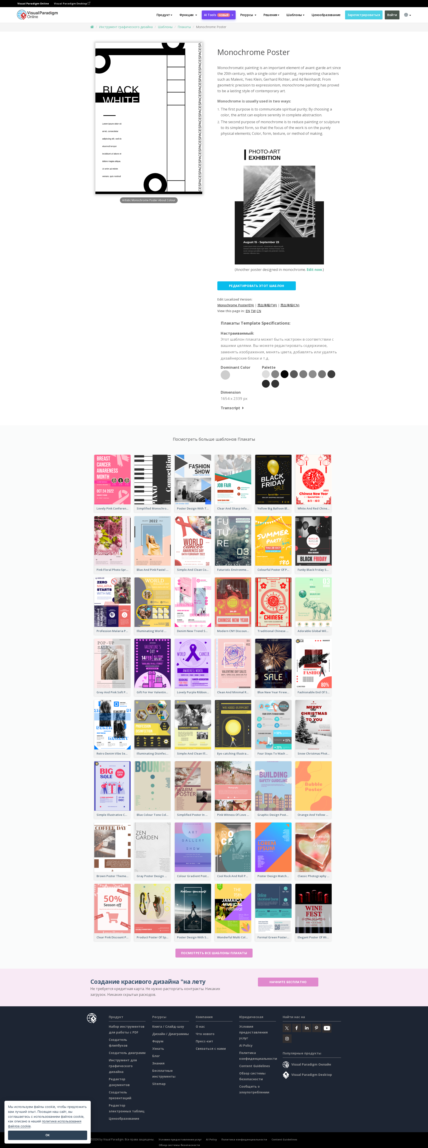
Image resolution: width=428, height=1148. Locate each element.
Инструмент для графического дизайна (123, 1066)
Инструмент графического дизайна (126, 27)
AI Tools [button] (216, 15)
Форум (157, 1041)
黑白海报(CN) (289, 305)
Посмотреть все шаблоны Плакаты (214, 953)
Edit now (314, 269)
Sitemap (159, 1084)
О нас (200, 1026)
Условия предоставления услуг (253, 1032)
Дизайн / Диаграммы (170, 1034)
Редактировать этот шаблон (256, 286)
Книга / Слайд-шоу (168, 1026)
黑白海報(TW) (267, 305)
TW (253, 311)
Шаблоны (165, 27)
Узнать (158, 1048)
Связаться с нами (211, 1048)
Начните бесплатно (288, 982)
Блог (156, 1056)
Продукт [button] (163, 15)
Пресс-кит (204, 1041)
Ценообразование (326, 15)
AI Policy (246, 1045)
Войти (392, 15)
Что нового (205, 1034)
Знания (158, 1063)
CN (259, 311)
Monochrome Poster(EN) (235, 305)
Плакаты (184, 27)
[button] (188, 14)
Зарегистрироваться (364, 15)
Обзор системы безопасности (179, 1145)
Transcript (230, 407)
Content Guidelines (254, 1066)
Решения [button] (270, 15)
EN (248, 311)
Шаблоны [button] (294, 15)
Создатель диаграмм (127, 1053)
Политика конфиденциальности (244, 1139)
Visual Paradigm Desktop (71, 3)
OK (47, 1135)
